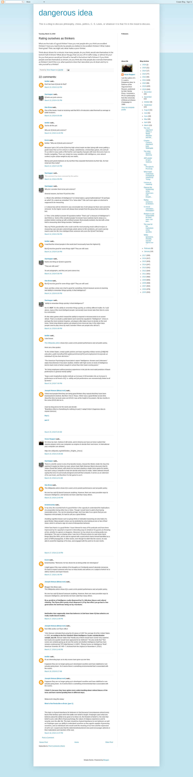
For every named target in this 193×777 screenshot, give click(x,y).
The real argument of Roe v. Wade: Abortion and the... (148, 132)
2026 (144, 65)
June (146, 116)
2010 (144, 277)
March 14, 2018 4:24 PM (53, 166)
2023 (144, 74)
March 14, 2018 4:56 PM (53, 234)
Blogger (106, 760)
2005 (144, 292)
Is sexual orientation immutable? (149, 209)
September (148, 105)
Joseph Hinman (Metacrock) (55, 391)
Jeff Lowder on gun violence (148, 160)
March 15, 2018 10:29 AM (54, 454)
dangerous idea (66, 12)
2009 (144, 280)
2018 (144, 89)
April (146, 122)
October (147, 102)
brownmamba (50, 505)
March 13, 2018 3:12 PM (53, 87)
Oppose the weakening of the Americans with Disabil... (149, 192)
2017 (144, 255)
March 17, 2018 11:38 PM (54, 619)
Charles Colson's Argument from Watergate (148, 144)
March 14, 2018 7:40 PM (53, 383)
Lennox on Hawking (148, 183)
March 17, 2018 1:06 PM (53, 575)
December (148, 92)
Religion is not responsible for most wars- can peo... (149, 217)
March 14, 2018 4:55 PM (53, 179)
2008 (144, 283)
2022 (144, 77)
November (148, 97)
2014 (144, 264)
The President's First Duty (149, 167)
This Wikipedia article (52, 343)
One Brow (48, 107)
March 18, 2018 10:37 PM (54, 733)
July (145, 113)
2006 (144, 289)
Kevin (47, 140)
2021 (144, 80)
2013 (144, 268)
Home (76, 742)
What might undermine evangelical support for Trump (149, 175)
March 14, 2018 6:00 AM (53, 116)
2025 (144, 68)
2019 (144, 86)
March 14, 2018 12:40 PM (54, 133)
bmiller (47, 81)
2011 (144, 274)
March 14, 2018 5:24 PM (53, 252)
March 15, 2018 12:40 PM (54, 498)
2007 (144, 286)
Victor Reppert (50, 439)
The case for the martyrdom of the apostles (148, 228)
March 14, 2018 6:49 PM (53, 328)
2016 (144, 258)
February (147, 248)
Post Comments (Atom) (56, 746)
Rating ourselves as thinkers (148, 202)
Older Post (109, 742)
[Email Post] (68, 70)
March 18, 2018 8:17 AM (53, 671)
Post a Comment (48, 738)
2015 (144, 261)
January (147, 251)
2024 (144, 71)
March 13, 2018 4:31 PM (53, 100)
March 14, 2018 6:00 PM (53, 293)
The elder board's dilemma (148, 153)
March (146, 125)
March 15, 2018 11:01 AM (54, 478)
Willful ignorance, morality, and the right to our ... (148, 239)
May (146, 119)
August (147, 110)
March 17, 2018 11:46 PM (54, 649)
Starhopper (49, 94)
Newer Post (43, 742)
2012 (144, 271)
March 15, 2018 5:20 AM (53, 432)
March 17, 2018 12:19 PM (54, 553)
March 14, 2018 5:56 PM (53, 274)
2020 (144, 83)
